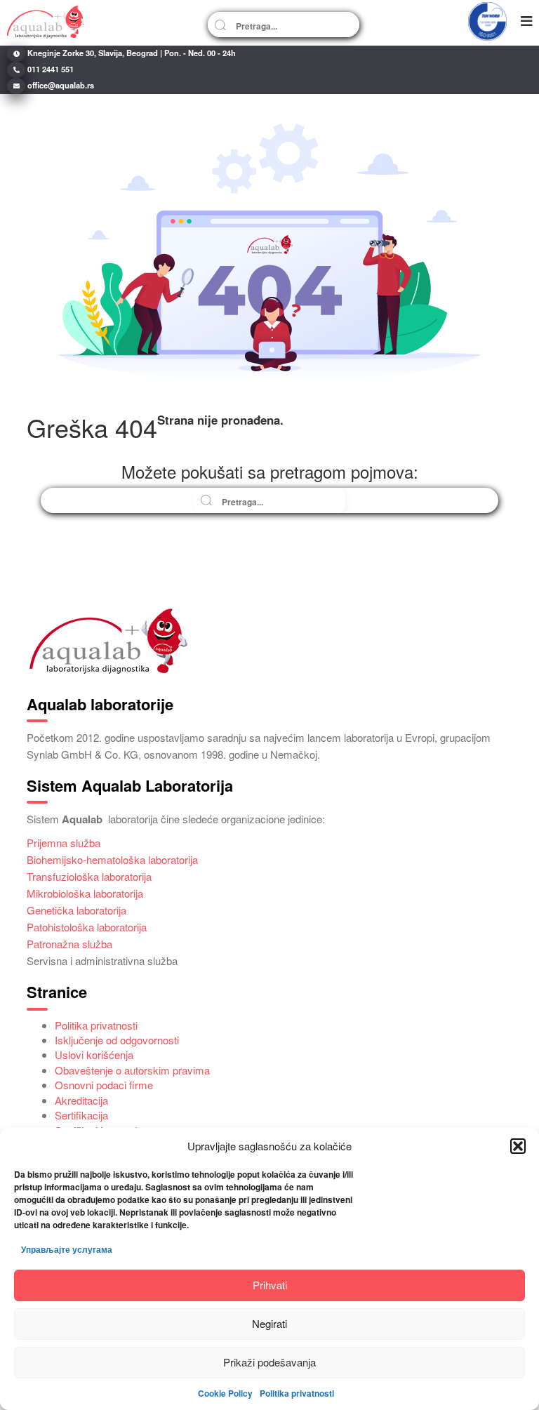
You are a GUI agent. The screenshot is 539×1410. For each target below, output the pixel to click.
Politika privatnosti (297, 1393)
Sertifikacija (81, 1115)
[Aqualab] (45, 21)
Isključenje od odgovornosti (117, 1039)
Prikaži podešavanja (269, 1362)
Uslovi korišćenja (94, 1054)
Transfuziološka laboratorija (89, 876)
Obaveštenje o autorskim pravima (132, 1070)
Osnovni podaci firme (104, 1084)
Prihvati (270, 1284)
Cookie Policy (225, 1393)
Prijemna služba (63, 842)
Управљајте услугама (66, 1249)
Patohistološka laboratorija (87, 926)
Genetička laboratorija (76, 910)
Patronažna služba (69, 943)
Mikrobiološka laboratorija (85, 893)
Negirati (269, 1323)
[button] (518, 1146)
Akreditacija (81, 1100)
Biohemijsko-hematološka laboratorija (112, 859)
